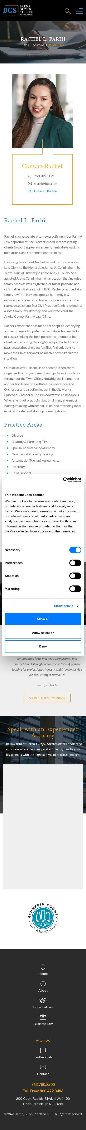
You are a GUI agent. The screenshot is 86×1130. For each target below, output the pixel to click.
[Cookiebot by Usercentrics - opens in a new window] (63, 480)
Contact (43, 1079)
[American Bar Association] (43, 919)
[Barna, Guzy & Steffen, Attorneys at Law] (18, 10)
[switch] (75, 563)
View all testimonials (47, 703)
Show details (63, 606)
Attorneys (38, 44)
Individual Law (43, 1012)
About (43, 996)
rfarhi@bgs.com (45, 183)
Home (25, 44)
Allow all (43, 619)
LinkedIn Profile (45, 191)
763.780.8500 (43, 1090)
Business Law (43, 1029)
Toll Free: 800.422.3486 (43, 1096)
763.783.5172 (44, 176)
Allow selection (43, 633)
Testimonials (43, 1062)
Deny (43, 646)
